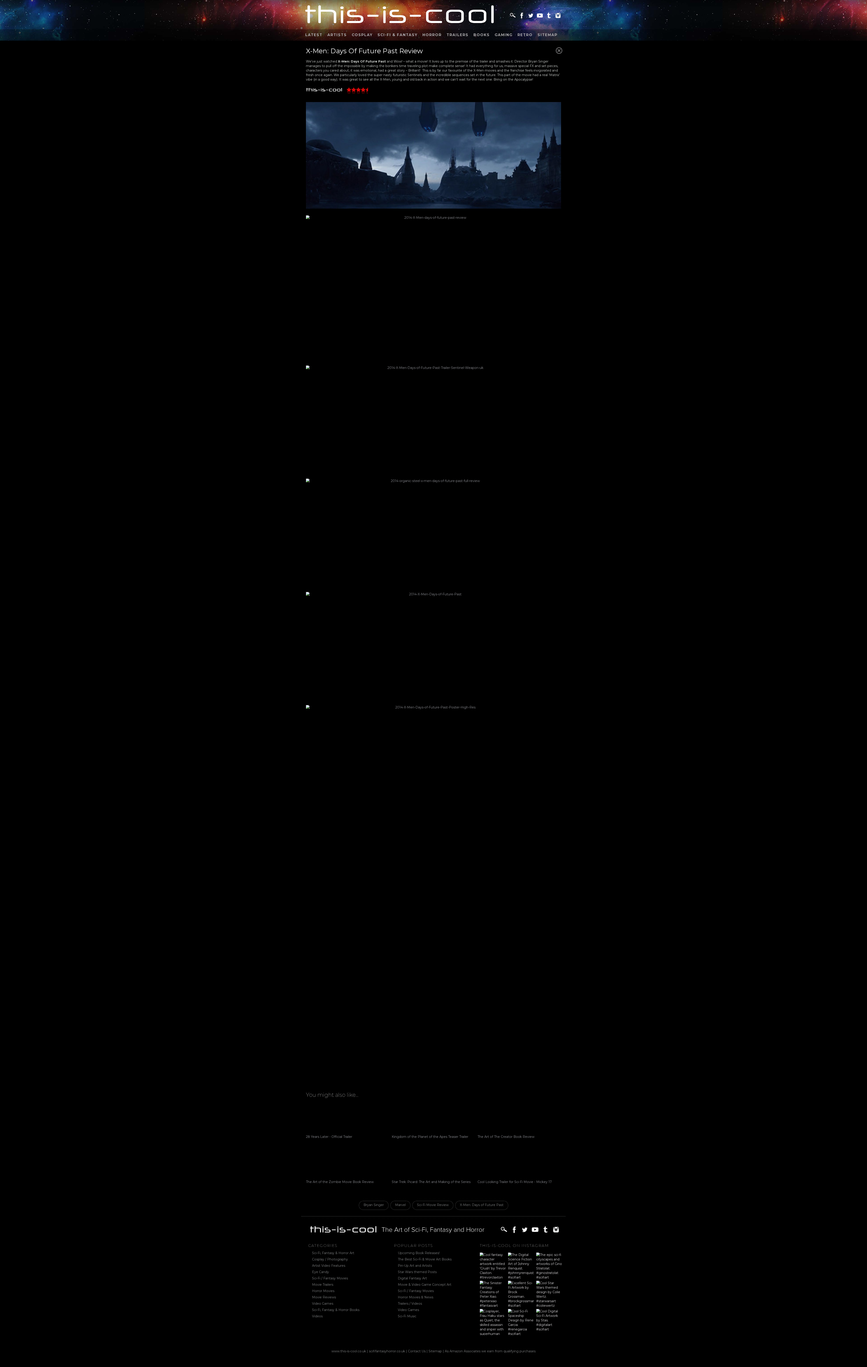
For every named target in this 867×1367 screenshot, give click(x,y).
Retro (525, 35)
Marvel (400, 1205)
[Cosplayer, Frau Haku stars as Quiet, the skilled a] (493, 1322)
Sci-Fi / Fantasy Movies (330, 1278)
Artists (337, 35)
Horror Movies (323, 1291)
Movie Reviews (324, 1297)
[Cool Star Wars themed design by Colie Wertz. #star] (549, 1294)
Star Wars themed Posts (417, 1272)
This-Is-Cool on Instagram (514, 1245)
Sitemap (547, 35)
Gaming (504, 35)
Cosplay (362, 35)
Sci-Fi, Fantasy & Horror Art (333, 1253)
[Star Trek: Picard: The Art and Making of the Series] (433, 1162)
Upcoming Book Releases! (419, 1253)
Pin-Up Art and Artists (415, 1266)
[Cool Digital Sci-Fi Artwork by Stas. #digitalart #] (549, 1322)
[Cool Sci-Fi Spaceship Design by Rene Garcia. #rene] (521, 1322)
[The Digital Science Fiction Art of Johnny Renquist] (521, 1266)
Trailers (457, 35)
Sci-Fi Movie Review (433, 1205)
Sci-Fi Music (407, 1316)
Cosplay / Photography (330, 1259)
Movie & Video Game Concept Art (424, 1285)
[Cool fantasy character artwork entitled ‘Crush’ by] (493, 1266)
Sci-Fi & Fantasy (397, 35)
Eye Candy (320, 1272)
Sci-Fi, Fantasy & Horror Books (335, 1310)
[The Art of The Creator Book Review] (519, 1117)
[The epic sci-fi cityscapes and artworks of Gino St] (549, 1266)
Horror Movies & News (415, 1297)
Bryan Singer (374, 1205)
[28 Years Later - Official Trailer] (347, 1117)
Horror (432, 35)
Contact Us (417, 1351)
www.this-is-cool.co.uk (348, 1351)
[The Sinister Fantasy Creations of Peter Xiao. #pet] (493, 1294)
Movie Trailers (322, 1285)
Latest (313, 35)
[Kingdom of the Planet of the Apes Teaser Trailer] (433, 1117)
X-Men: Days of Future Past (481, 1205)
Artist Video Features (328, 1266)
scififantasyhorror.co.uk (387, 1351)
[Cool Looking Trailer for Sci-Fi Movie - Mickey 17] (519, 1162)
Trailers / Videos (410, 1304)
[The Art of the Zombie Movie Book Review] (347, 1162)
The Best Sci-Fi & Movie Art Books (425, 1259)
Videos (317, 1316)
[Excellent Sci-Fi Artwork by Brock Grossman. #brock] (521, 1294)
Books (481, 35)
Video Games (322, 1304)
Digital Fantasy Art (412, 1278)
